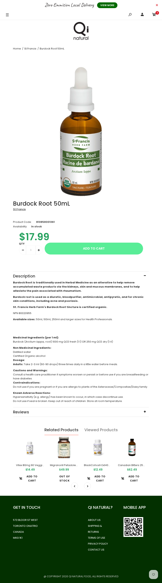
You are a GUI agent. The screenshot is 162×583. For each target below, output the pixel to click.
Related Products (61, 430)
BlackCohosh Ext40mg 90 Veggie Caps (109, 465)
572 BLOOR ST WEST (25, 520)
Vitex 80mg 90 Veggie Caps (34, 465)
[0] (154, 15)
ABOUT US (94, 520)
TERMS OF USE (96, 538)
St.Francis (19, 209)
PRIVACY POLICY (98, 544)
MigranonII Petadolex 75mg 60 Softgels (75, 465)
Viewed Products (101, 430)
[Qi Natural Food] (81, 32)
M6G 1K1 (18, 538)
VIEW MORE (107, 5)
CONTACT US (96, 550)
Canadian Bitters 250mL (133, 465)
